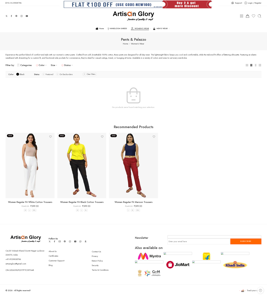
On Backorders (66, 74)
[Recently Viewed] (260, 290)
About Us (53, 251)
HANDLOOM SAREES (118, 28)
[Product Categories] (241, 16)
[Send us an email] (59, 241)
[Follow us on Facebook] (11, 16)
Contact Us (96, 251)
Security (95, 265)
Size (53, 65)
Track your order (254, 290)
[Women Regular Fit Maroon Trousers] (133, 165)
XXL (34, 210)
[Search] (259, 16)
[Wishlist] (50, 136)
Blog (51, 265)
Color (41, 65)
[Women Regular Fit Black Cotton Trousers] (81, 165)
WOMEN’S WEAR (142, 28)
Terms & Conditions (100, 269)
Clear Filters (91, 74)
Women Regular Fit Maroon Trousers (133, 202)
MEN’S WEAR (162, 28)
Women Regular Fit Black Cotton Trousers (81, 202)
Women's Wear (137, 43)
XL (86, 210)
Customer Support (56, 260)
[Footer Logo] (26, 238)
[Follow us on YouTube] (27, 16)
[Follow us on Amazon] (85, 241)
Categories (26, 65)
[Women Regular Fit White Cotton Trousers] (30, 165)
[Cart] (247, 16)
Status (67, 65)
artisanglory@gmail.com (16, 263)
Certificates (53, 255)
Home (101, 28)
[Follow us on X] (7, 16)
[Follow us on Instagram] (21, 16)
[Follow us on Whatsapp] (80, 241)
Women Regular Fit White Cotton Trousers (30, 202)
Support (238, 2)
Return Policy (97, 260)
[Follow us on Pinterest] (16, 16)
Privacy (95, 256)
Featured (49, 74)
